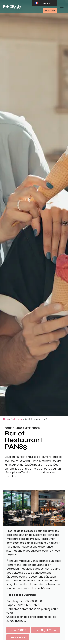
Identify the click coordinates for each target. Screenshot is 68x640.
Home (6, 419)
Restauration (16, 419)
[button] (62, 7)
